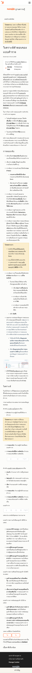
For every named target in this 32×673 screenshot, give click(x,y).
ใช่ (7, 635)
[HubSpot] (2, 2)
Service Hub (9, 68)
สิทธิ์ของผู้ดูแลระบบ (16, 371)
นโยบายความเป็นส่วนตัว (16, 659)
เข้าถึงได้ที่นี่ (8, 41)
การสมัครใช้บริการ (21, 62)
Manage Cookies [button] (14, 662)
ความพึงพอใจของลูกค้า (20, 79)
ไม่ (16, 635)
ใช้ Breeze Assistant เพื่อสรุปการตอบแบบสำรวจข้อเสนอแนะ (15, 105)
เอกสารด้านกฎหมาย (15, 655)
